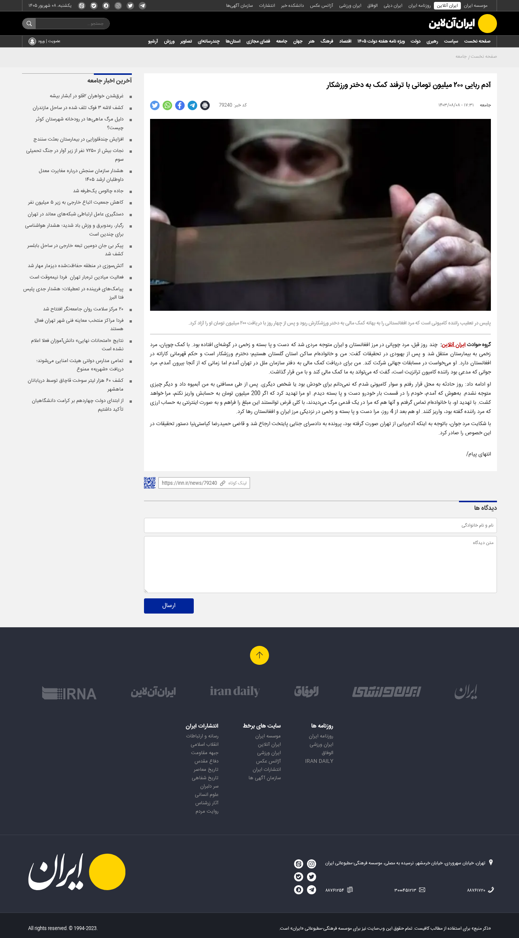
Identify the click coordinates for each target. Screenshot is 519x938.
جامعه (281, 41)
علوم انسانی (206, 795)
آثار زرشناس (206, 803)
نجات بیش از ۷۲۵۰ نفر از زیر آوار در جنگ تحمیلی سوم (74, 155)
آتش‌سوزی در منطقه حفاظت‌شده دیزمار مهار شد (75, 266)
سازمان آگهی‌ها (239, 5)
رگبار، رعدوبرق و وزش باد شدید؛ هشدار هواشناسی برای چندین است (74, 229)
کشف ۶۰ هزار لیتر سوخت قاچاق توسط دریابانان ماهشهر (75, 384)
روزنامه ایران (419, 5)
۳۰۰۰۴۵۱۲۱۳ (406, 890)
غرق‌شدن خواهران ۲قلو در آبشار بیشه (86, 96)
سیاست (451, 41)
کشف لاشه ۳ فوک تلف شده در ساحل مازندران (78, 108)
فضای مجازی (258, 41)
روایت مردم (207, 811)
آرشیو (153, 41)
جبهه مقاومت (204, 753)
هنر (312, 41)
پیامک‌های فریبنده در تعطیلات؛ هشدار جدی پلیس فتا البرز (73, 293)
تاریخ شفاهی (205, 778)
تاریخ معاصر (206, 770)
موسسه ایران (475, 5)
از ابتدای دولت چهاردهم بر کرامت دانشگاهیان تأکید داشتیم (77, 405)
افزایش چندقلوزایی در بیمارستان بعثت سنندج (78, 139)
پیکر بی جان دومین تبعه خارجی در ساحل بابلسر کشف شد (75, 250)
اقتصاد (345, 41)
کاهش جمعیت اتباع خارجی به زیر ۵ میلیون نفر (75, 202)
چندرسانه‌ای (209, 41)
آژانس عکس (321, 5)
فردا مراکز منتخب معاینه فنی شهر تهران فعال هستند (79, 324)
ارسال (169, 606)
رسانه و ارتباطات (202, 736)
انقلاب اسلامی (204, 744)
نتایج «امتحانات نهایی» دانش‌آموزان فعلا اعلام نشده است (77, 345)
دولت (416, 41)
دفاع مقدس (206, 761)
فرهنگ (327, 41)
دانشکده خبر (292, 5)
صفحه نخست (477, 41)
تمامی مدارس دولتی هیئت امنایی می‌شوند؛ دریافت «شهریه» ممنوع (79, 365)
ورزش (169, 41)
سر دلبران (209, 786)
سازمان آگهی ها (264, 778)
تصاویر (186, 41)
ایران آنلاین (447, 5)
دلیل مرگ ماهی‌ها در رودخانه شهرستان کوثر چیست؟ (79, 123)
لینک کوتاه (237, 483)
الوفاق (372, 5)
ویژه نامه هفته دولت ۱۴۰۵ (381, 41)
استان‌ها (233, 41)
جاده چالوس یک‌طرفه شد (98, 191)
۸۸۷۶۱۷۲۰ (476, 890)
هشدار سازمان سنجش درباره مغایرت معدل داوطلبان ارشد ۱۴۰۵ (81, 175)
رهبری (432, 41)
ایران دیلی (393, 5)
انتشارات (267, 5)
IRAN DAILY (319, 761)
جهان (297, 41)
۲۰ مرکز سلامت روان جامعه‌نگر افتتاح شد (83, 309)
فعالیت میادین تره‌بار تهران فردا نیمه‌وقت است (76, 277)
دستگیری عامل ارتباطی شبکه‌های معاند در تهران (75, 214)
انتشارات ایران (267, 770)
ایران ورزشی (350, 5)
